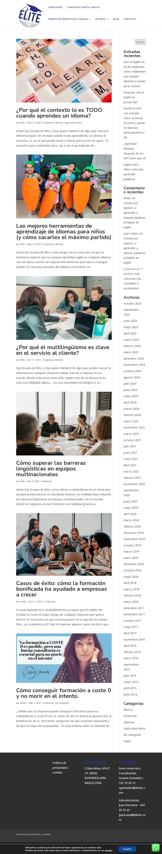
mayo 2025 (131, 327)
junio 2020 (130, 501)
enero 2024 (131, 421)
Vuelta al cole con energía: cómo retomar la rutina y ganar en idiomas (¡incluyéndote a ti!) (134, 122)
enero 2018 (131, 602)
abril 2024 (130, 402)
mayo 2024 (131, 396)
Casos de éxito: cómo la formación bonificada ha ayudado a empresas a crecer (61, 589)
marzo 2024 (131, 409)
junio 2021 (130, 452)
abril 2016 (130, 646)
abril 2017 (130, 633)
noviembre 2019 (134, 539)
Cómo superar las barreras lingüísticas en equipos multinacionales (51, 468)
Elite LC (128, 710)
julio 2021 (130, 446)
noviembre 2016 (134, 639)
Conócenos (55, 7)
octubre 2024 (132, 371)
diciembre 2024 (134, 358)
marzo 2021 (131, 471)
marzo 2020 (131, 520)
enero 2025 (131, 352)
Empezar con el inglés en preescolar (134, 97)
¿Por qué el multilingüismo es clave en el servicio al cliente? (62, 350)
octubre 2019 (132, 545)
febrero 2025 (132, 346)
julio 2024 (130, 383)
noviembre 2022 (134, 427)
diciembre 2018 (134, 564)
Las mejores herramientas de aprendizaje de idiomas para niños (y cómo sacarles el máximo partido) (63, 231)
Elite (22, 122)
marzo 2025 (131, 340)
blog (116, 19)
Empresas (49, 122)
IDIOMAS (100, 19)
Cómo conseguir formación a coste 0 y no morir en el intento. (63, 693)
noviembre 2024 (134, 365)
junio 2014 (130, 694)
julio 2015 (130, 675)
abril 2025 (130, 333)
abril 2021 (130, 465)
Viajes (127, 741)
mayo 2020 (131, 507)
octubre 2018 (132, 570)
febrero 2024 (132, 415)
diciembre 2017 (134, 608)
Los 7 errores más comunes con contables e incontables (133, 278)
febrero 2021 (132, 478)
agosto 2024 (132, 377)
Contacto (130, 19)
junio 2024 (130, 390)
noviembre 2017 (134, 614)
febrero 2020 (132, 526)
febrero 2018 (132, 595)
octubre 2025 (132, 303)
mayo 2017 (131, 627)
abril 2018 (130, 583)
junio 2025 (130, 321)
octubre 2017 (132, 620)
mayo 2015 (131, 682)
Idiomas (59, 122)
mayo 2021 (131, 459)
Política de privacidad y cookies (60, 767)
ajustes (108, 850)
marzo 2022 (131, 434)
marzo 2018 (131, 589)
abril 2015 (130, 688)
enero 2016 (131, 658)
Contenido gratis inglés (83, 7)
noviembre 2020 (134, 484)
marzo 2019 (131, 551)
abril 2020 (130, 514)
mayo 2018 (131, 577)
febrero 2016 (132, 652)
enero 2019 (131, 558)
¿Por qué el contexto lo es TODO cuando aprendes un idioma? (59, 113)
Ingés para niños (73, 122)
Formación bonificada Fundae (68, 19)
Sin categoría (62, 702)
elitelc (23, 601)
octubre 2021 (132, 440)
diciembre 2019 (134, 533)
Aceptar (127, 849)
